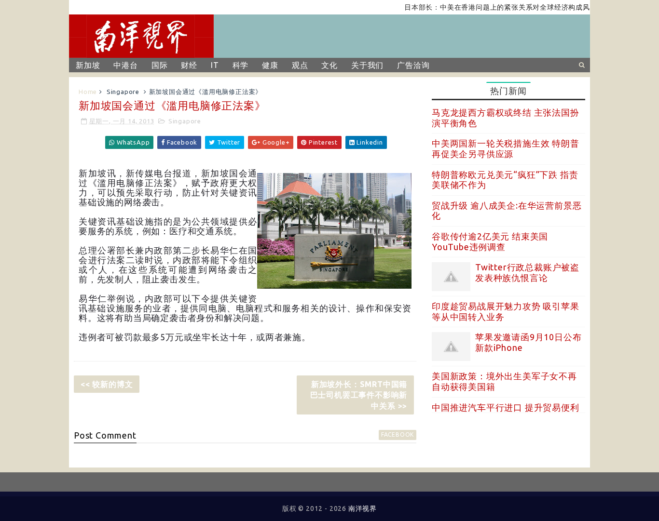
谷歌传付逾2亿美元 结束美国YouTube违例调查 (490, 241)
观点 (300, 65)
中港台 (125, 65)
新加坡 (88, 65)
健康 (270, 65)
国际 (159, 65)
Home (88, 91)
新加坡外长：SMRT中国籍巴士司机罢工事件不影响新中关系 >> (359, 395)
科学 (241, 65)
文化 (329, 65)
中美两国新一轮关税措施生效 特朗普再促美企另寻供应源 (505, 148)
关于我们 (367, 65)
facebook (397, 434)
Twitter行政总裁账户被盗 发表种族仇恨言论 (527, 272)
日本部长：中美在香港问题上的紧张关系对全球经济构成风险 (492, 7)
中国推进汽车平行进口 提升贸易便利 (505, 407)
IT (215, 65)
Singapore (123, 91)
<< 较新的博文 (107, 384)
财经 (189, 65)
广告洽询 (413, 65)
